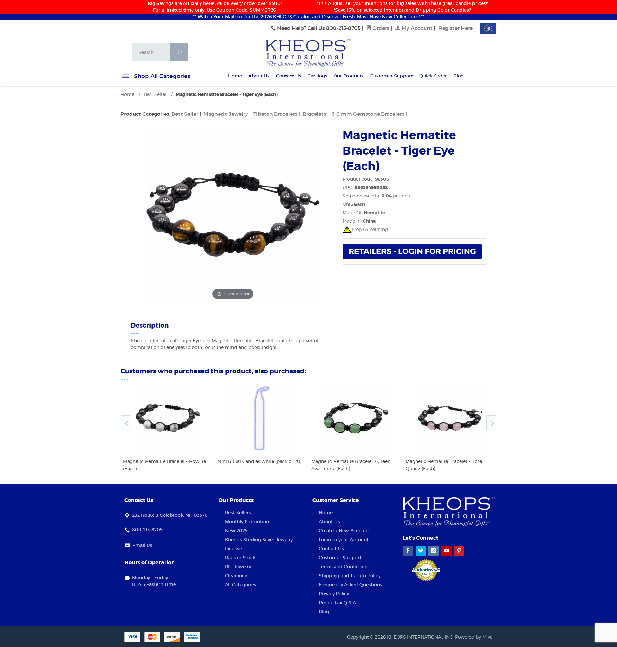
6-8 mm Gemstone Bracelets (368, 114)
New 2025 (236, 530)
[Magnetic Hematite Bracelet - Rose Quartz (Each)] (450, 418)
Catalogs (317, 76)
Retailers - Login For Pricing (412, 252)
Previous (126, 423)
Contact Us (288, 76)
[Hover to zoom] (233, 214)
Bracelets (314, 114)
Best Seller (185, 114)
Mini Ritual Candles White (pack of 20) (259, 461)
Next (491, 423)
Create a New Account (344, 530)
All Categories (240, 585)
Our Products (349, 76)
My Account (416, 28)
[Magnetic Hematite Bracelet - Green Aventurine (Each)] (355, 418)
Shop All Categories (161, 76)
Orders (380, 28)
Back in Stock (240, 557)
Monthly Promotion (247, 521)
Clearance (236, 576)
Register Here (455, 28)
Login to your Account (344, 539)
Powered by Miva (474, 637)
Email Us (142, 545)
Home (235, 76)
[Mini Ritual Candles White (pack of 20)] (261, 418)
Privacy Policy (334, 594)
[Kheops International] (308, 52)
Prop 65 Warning (370, 229)
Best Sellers (238, 512)
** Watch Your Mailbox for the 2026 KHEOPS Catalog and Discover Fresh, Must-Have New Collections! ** (308, 17)
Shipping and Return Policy (349, 576)
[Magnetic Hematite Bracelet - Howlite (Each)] (167, 418)
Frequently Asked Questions (350, 585)
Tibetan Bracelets (275, 114)
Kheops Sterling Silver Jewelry (259, 539)
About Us (259, 76)
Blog (458, 76)
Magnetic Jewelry (225, 114)
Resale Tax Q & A (337, 603)
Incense (233, 548)
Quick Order (433, 76)
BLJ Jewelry (238, 567)
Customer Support (391, 76)
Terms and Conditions (344, 567)
